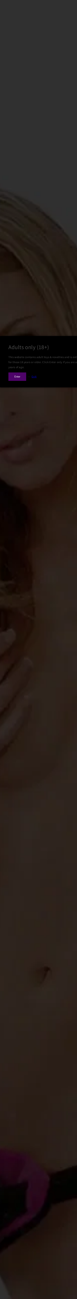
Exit (34, 376)
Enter (17, 376)
